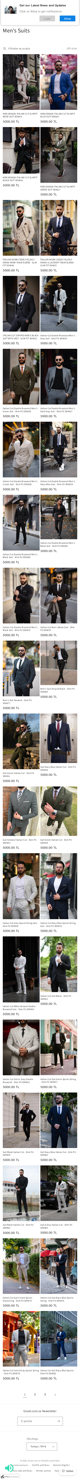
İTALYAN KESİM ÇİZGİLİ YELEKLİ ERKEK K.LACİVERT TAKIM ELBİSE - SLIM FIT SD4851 (57, 262)
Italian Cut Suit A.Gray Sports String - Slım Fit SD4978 (21, 1372)
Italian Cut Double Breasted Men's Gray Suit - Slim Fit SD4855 (57, 337)
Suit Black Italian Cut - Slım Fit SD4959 (18, 1153)
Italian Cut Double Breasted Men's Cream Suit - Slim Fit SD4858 (20, 483)
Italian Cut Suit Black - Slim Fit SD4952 (55, 997)
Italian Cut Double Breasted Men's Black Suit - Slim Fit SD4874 (20, 629)
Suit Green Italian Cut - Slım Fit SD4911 (18, 774)
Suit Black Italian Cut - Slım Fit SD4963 (18, 1226)
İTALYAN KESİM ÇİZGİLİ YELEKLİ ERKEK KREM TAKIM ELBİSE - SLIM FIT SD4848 (20, 262)
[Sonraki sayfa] (55, 1395)
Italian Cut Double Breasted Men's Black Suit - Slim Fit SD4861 (57, 544)
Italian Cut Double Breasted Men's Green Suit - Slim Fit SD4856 (20, 410)
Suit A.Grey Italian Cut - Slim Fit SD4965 (56, 1226)
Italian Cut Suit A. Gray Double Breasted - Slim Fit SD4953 (18, 1081)
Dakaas (16, 1477)
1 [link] (25, 1394)
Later (47, 18)
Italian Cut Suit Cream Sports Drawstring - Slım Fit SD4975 (17, 1299)
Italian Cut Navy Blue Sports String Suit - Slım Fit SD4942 (58, 924)
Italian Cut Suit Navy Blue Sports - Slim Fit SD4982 (57, 1372)
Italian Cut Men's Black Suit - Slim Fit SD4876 (57, 629)
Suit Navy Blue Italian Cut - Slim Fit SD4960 (58, 1153)
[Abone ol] (59, 1421)
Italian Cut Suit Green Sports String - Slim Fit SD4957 (58, 1081)
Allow (67, 18)
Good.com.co (34, 1460)
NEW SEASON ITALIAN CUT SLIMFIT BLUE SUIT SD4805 (57, 115)
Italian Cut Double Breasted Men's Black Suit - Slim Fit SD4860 (20, 556)
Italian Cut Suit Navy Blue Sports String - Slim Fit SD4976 (56, 1299)
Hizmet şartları (43, 1471)
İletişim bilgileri (61, 1465)
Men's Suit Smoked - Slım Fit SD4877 (17, 702)
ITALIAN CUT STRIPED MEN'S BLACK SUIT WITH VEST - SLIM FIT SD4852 (21, 337)
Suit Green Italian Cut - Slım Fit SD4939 (56, 841)
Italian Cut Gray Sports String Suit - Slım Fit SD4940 (20, 924)
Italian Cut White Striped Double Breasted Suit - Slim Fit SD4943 (19, 1008)
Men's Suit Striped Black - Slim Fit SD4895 (57, 690)
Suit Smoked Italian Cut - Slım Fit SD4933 (19, 841)
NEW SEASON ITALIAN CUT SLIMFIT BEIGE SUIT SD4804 (20, 115)
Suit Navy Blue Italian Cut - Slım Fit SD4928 (58, 768)
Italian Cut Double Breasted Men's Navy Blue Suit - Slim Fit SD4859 (57, 483)
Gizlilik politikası (40, 1465)
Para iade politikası (22, 1471)
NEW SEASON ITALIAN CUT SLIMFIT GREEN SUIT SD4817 (57, 188)
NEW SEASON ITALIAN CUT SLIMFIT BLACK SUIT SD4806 (20, 179)
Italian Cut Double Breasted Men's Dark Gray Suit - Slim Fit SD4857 (57, 410)
